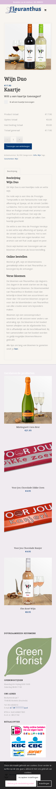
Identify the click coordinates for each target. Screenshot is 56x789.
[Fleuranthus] (23, 10)
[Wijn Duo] (28, 47)
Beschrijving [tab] (12, 171)
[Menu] (38, 9)
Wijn (39, 155)
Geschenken (9, 159)
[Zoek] (32, 10)
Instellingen (44, 783)
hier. (16, 348)
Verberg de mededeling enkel (20, 783)
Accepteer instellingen (28, 777)
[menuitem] (32, 10)
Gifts (35, 155)
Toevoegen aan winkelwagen (18, 146)
